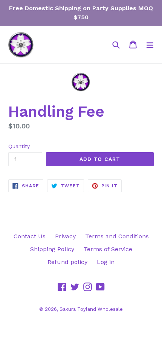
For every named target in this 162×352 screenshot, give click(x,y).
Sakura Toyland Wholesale (91, 309)
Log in (106, 262)
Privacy (65, 236)
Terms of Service (108, 249)
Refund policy (67, 262)
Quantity (19, 146)
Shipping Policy (52, 249)
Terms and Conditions (117, 236)
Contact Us (30, 236)
